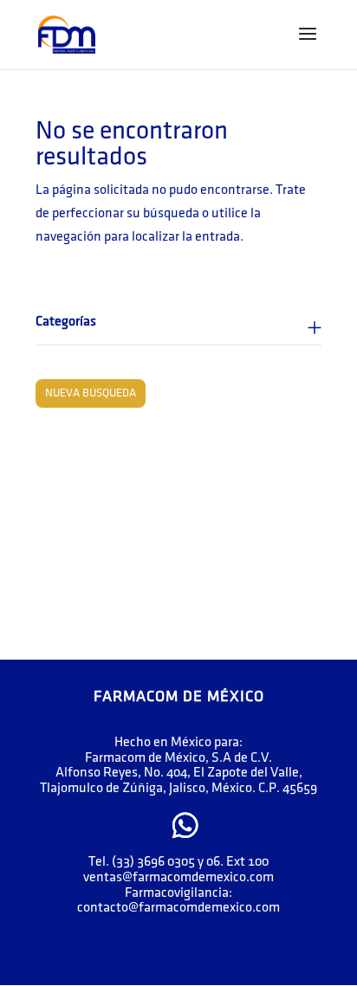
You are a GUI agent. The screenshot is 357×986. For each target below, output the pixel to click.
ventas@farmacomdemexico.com (178, 877)
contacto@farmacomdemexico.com (178, 907)
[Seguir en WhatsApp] (185, 825)
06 (213, 861)
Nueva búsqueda (90, 393)
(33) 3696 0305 (153, 861)
